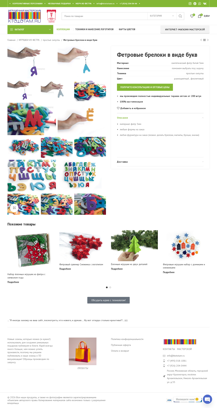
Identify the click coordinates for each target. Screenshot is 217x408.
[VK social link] (205, 3)
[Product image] (30, 250)
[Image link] (180, 341)
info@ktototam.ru (105, 3)
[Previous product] (201, 40)
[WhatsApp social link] (199, 3)
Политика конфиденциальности (127, 339)
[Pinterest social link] (194, 3)
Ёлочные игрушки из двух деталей (129, 264)
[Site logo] (24, 15)
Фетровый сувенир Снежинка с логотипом (81, 264)
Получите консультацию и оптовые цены (145, 87)
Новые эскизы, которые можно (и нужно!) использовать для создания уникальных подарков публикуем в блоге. (29, 342)
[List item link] (186, 361)
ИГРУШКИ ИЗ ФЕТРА (29, 39)
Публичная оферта (121, 345)
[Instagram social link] (190, 3)
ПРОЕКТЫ (82, 368)
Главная (11, 39)
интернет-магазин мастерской (185, 29)
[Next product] (208, 40)
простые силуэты (52, 39)
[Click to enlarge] (14, 208)
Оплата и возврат (120, 350)
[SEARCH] (180, 16)
